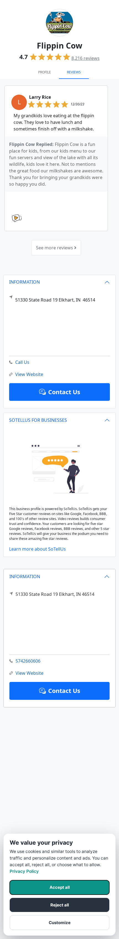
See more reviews (55, 248)
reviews (85, 58)
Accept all (60, 887)
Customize (60, 922)
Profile (44, 72)
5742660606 (27, 661)
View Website (29, 673)
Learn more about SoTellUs (37, 549)
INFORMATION (24, 576)
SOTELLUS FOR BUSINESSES (38, 420)
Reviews (74, 72)
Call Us (22, 362)
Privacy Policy (24, 871)
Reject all (59, 905)
